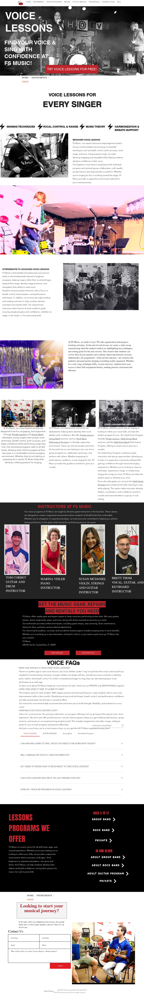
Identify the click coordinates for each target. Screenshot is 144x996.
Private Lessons (19, 434)
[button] (38, 2)
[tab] (30, 733)
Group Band (37, 434)
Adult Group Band (129, 438)
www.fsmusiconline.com (66, 992)
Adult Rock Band (121, 442)
